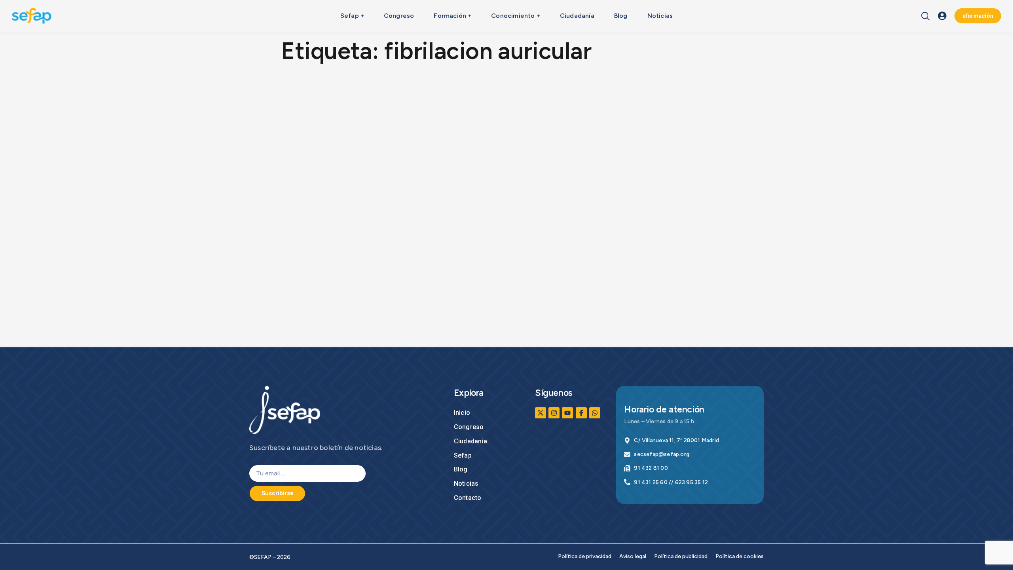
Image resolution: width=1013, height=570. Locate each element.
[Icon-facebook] (581, 412)
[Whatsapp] (594, 412)
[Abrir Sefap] (362, 16)
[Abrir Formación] (469, 16)
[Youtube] (567, 412)
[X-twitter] (540, 412)
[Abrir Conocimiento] (538, 16)
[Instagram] (554, 412)
